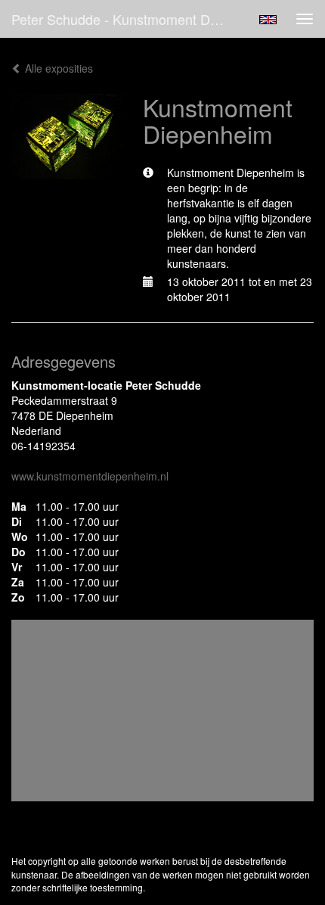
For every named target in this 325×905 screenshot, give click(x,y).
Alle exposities (57, 68)
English (268, 19)
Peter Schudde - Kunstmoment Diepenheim (123, 19)
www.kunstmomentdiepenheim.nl (90, 476)
